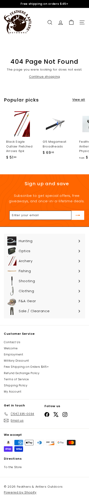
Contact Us (12, 342)
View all (78, 99)
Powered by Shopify (20, 492)
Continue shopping (44, 76)
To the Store (13, 467)
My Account (12, 391)
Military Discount (16, 361)
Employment (13, 354)
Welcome (11, 348)
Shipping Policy (16, 385)
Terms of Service (16, 379)
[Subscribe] (77, 215)
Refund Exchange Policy (21, 373)
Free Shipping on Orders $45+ (26, 367)
